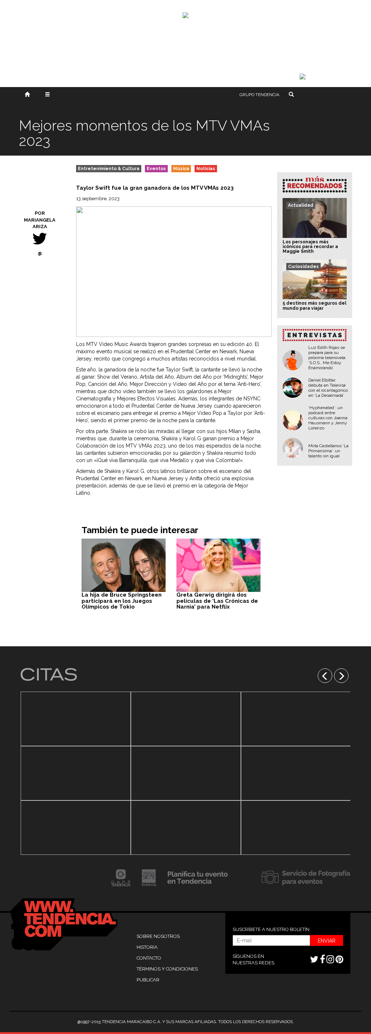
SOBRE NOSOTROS (158, 936)
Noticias (205, 168)
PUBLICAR (148, 979)
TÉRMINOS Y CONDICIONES (167, 969)
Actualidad (300, 205)
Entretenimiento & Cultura (108, 168)
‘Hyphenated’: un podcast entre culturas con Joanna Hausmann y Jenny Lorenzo (327, 418)
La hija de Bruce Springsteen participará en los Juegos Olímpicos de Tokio (122, 601)
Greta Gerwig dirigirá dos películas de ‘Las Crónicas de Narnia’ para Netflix (217, 601)
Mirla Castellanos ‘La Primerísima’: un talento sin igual (328, 450)
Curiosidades (303, 266)
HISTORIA (147, 947)
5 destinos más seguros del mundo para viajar (314, 305)
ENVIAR (326, 941)
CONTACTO (149, 958)
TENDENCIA (259, 94)
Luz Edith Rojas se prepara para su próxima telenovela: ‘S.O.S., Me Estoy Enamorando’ (327, 357)
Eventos (156, 168)
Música (181, 168)
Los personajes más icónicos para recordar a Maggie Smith (310, 246)
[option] (76, 773)
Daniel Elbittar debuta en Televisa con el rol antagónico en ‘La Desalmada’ (328, 388)
